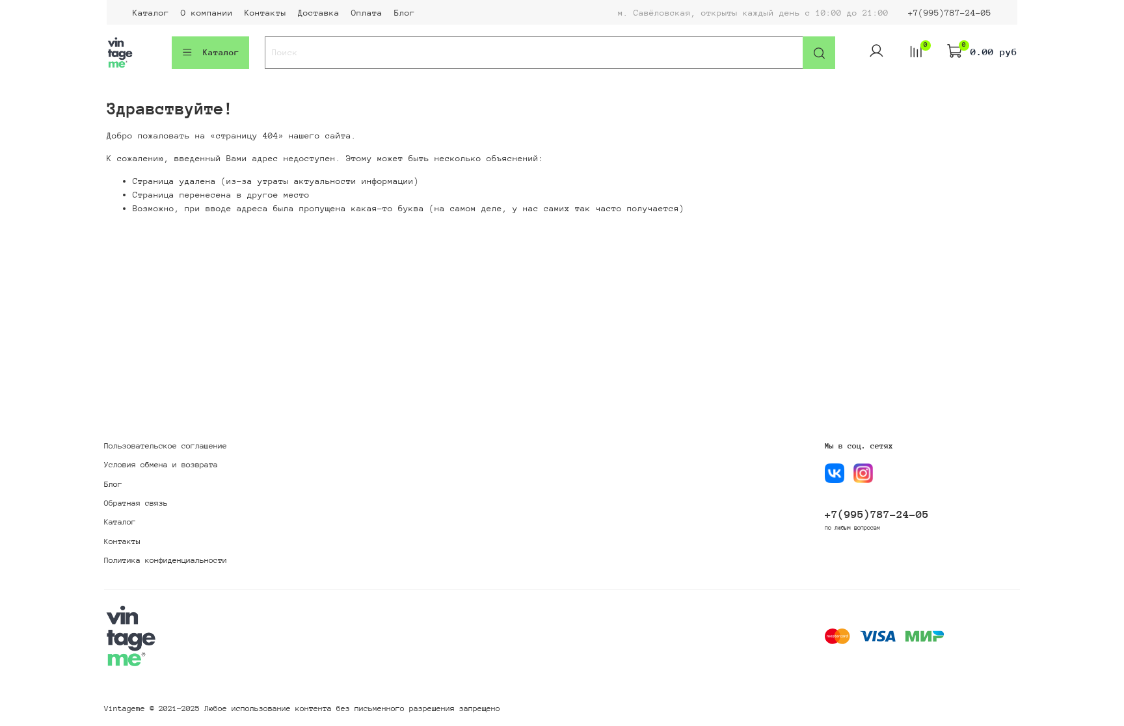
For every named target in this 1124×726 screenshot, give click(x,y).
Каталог (151, 13)
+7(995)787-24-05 (949, 13)
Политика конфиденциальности (165, 560)
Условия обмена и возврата (161, 464)
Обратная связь (136, 503)
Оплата (366, 13)
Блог (404, 13)
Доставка (319, 13)
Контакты (265, 13)
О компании (207, 13)
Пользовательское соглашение (165, 445)
